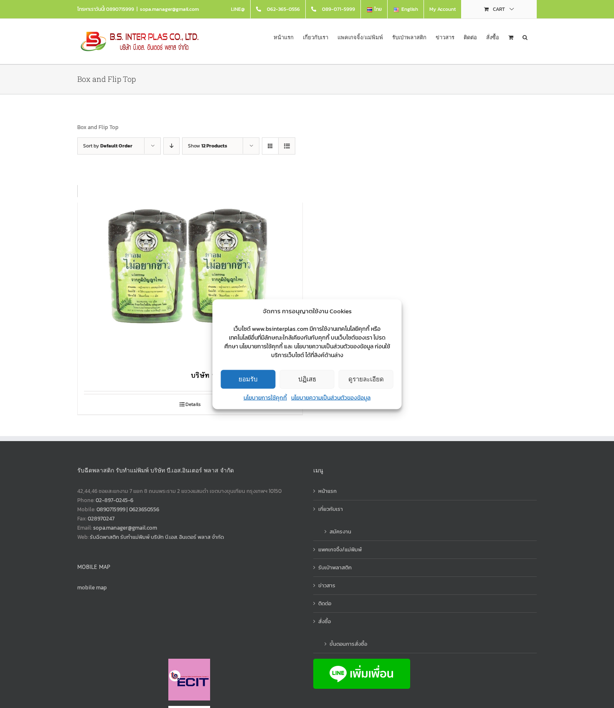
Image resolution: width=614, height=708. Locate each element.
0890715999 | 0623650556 (127, 509)
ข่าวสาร (326, 585)
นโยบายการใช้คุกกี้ (265, 397)
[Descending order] (171, 146)
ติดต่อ (324, 603)
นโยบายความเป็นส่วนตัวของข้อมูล (330, 397)
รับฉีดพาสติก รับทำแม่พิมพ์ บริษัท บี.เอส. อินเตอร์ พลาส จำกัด (157, 537)
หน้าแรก (327, 491)
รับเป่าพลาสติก (335, 567)
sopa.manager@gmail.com (169, 9)
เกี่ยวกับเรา (330, 509)
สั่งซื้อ (324, 621)
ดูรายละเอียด (366, 379)
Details (193, 404)
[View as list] (287, 146)
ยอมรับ (248, 379)
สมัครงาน (340, 531)
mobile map (92, 587)
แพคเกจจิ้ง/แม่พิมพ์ (340, 549)
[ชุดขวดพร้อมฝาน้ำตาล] (190, 276)
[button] (525, 36)
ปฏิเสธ (307, 379)
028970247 (101, 519)
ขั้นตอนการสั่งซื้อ (348, 644)
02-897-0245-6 (114, 500)
